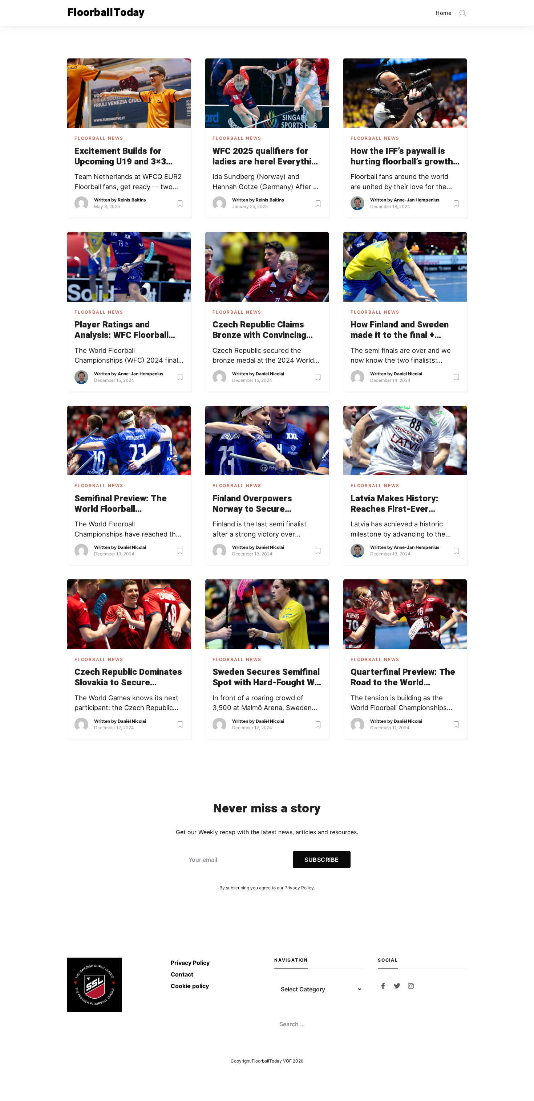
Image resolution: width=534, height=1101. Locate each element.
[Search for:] (318, 1024)
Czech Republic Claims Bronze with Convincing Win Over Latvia (259, 330)
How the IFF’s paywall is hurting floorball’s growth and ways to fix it (402, 156)
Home (444, 12)
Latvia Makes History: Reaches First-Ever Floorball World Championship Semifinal (399, 504)
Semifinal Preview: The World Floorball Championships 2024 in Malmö (121, 504)
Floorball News (99, 138)
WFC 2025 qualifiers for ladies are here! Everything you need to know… (267, 156)
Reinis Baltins (132, 200)
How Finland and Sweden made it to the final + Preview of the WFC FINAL (403, 330)
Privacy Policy (299, 887)
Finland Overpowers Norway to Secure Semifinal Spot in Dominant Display (266, 504)
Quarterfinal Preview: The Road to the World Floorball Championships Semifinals (403, 677)
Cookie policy (190, 986)
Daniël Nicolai (270, 373)
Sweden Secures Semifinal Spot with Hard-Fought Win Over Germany (267, 677)
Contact (182, 974)
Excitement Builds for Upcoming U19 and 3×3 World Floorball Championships (120, 156)
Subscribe (321, 859)
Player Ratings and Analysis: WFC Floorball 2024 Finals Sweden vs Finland (121, 330)
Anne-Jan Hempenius (417, 200)
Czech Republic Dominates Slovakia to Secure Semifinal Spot (128, 677)
